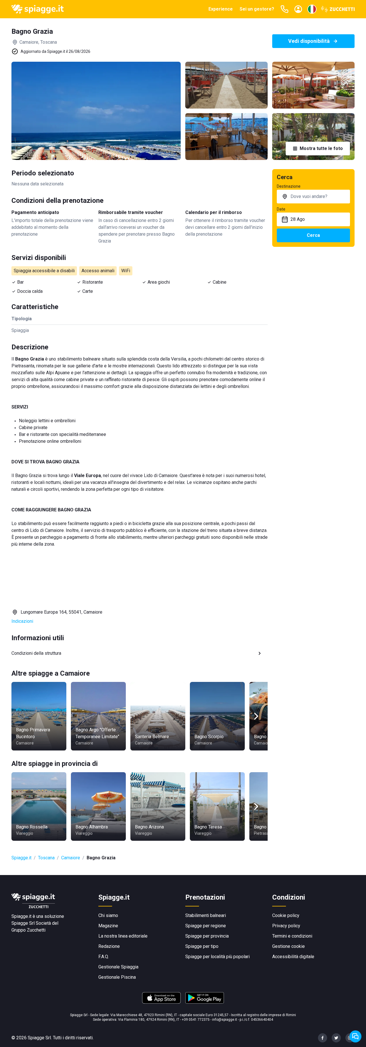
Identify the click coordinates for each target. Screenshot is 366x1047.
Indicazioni (22, 621)
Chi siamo (108, 915)
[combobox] (313, 196)
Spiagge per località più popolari (217, 956)
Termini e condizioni (292, 936)
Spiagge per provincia (207, 936)
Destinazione (289, 186)
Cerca (313, 235)
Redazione (109, 946)
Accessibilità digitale (293, 956)
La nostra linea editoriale (123, 936)
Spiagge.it (21, 857)
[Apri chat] (355, 1036)
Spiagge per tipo (201, 946)
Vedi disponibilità (309, 41)
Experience (220, 9)
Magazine (108, 925)
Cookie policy (285, 915)
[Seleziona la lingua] (312, 9)
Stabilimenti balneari (205, 915)
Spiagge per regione (205, 925)
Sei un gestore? (257, 9)
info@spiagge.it (224, 1020)
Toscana (46, 857)
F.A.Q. (103, 956)
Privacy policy (286, 925)
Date (281, 209)
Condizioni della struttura (36, 653)
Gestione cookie (288, 946)
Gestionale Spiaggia (118, 967)
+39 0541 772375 (196, 1020)
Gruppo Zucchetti (28, 930)
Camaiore (70, 857)
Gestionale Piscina (117, 977)
